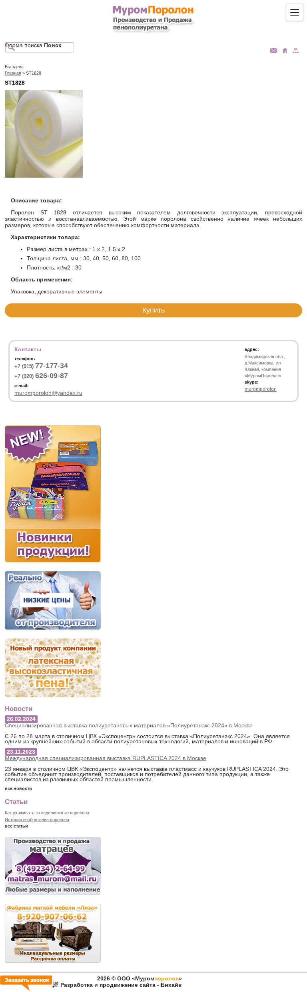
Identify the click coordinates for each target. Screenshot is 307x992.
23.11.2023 (21, 751)
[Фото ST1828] (44, 175)
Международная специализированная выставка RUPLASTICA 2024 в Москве (105, 758)
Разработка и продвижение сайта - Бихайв (121, 985)
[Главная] (153, 18)
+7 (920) (41, 376)
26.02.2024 (21, 719)
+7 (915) (41, 366)
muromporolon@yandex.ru (48, 393)
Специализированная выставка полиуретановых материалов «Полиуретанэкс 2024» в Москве (129, 725)
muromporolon (261, 389)
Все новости (18, 788)
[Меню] (294, 12)
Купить (153, 310)
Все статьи (16, 826)
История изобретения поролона (37, 819)
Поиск (52, 45)
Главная (13, 73)
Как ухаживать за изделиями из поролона (47, 812)
